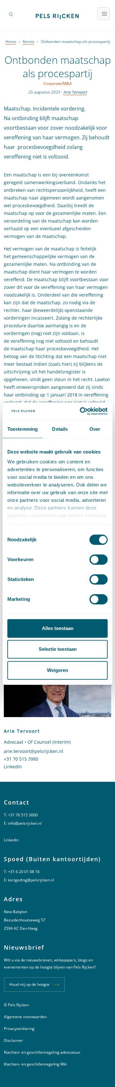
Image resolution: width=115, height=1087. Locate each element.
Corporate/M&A (57, 83)
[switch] (98, 559)
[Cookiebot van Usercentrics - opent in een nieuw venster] (81, 411)
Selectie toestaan (58, 649)
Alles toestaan (57, 628)
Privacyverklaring (19, 1028)
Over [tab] (94, 429)
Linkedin (11, 840)
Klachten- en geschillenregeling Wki (35, 1064)
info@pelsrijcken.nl (25, 823)
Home (10, 41)
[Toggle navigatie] (103, 13)
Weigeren (57, 670)
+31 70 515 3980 (21, 759)
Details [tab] (60, 429)
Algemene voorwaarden (25, 1016)
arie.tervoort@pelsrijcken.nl (33, 751)
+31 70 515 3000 (23, 815)
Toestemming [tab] (22, 429)
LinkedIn (13, 767)
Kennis (28, 41)
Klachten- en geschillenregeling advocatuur (42, 1052)
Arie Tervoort (75, 92)
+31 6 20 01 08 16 (24, 871)
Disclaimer (13, 1040)
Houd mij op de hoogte (29, 984)
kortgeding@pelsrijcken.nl (31, 880)
